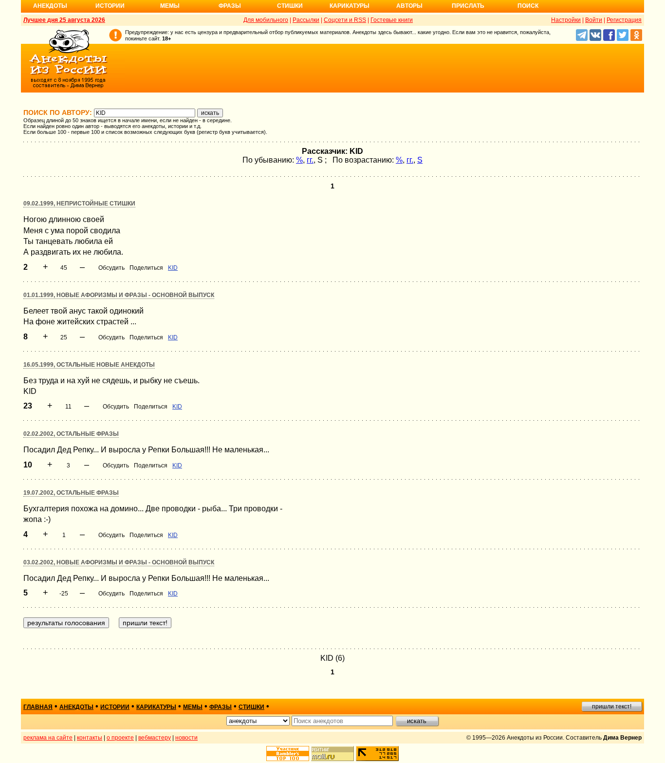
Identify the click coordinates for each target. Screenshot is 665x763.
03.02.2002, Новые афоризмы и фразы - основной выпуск (118, 562)
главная (38, 707)
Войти (593, 20)
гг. (310, 160)
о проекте (120, 737)
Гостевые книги (391, 20)
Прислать (468, 5)
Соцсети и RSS (345, 20)
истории (114, 707)
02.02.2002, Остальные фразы (71, 433)
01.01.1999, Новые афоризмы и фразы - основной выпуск (118, 295)
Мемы (170, 5)
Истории (110, 5)
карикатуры (156, 707)
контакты (89, 737)
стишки (251, 707)
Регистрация (624, 20)
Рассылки (306, 20)
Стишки (290, 5)
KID (173, 267)
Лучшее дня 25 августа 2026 (64, 20)
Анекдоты (50, 5)
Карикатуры (349, 5)
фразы (220, 707)
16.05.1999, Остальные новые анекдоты (89, 364)
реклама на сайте (48, 737)
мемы (193, 707)
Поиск (527, 5)
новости (186, 737)
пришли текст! (611, 706)
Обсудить (111, 267)
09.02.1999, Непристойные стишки (79, 203)
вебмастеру (154, 737)
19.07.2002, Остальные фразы (71, 492)
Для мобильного (265, 20)
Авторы (409, 5)
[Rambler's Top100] (287, 753)
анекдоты (76, 707)
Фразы (230, 5)
